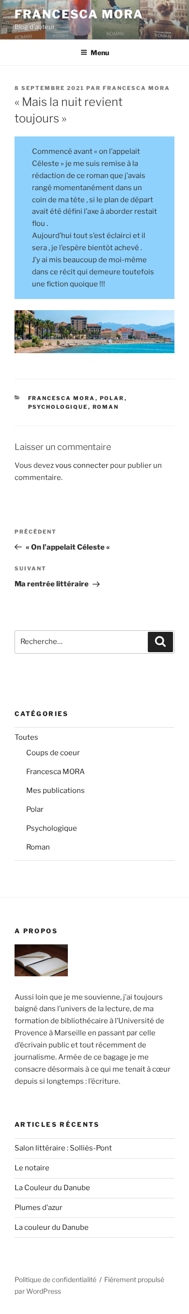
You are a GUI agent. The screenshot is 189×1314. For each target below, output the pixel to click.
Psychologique (58, 406)
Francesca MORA (79, 14)
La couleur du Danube (52, 1227)
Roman (106, 406)
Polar (112, 398)
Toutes (26, 737)
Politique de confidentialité (55, 1279)
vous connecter (82, 465)
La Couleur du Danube (52, 1187)
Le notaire (32, 1168)
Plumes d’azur (39, 1207)
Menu (100, 52)
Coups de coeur (53, 752)
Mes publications (55, 790)
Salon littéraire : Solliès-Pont (63, 1148)
